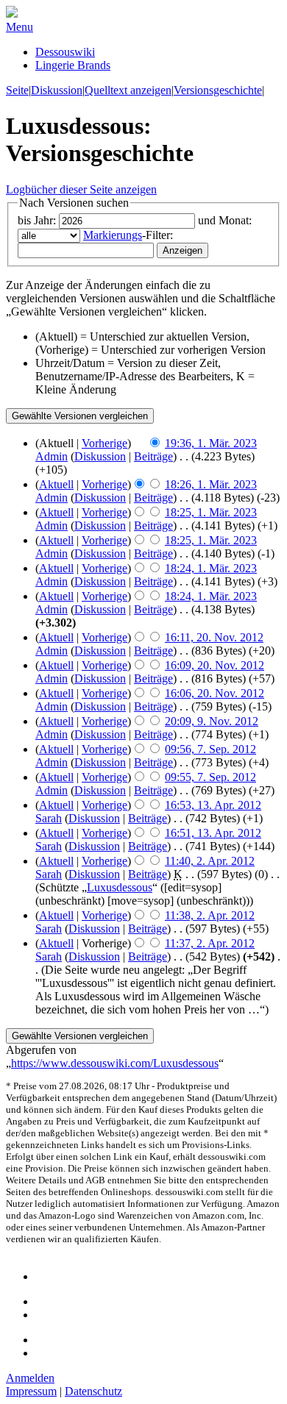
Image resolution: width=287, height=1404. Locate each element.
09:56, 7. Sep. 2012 (210, 749)
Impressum (31, 1391)
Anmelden (30, 1378)
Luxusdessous (119, 887)
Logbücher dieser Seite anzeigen (81, 189)
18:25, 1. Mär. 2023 (211, 512)
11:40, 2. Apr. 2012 (210, 861)
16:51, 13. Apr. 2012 (213, 833)
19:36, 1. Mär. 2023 (211, 443)
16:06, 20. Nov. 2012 (214, 693)
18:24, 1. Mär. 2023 (211, 568)
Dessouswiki (65, 52)
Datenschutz (93, 1391)
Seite (17, 90)
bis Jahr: (37, 220)
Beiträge (153, 456)
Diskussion (56, 90)
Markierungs (112, 235)
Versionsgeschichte (218, 90)
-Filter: (128, 235)
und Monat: (225, 220)
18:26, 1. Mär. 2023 (211, 484)
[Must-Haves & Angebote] (12, 13)
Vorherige (104, 443)
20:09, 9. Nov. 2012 (211, 721)
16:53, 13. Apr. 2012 (213, 805)
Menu (19, 27)
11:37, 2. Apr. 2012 (210, 943)
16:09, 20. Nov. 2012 (214, 665)
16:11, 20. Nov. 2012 (214, 637)
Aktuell (56, 484)
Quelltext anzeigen (128, 90)
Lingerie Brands (72, 65)
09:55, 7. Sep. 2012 (210, 777)
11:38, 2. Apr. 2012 (210, 915)
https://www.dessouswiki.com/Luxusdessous (115, 1063)
